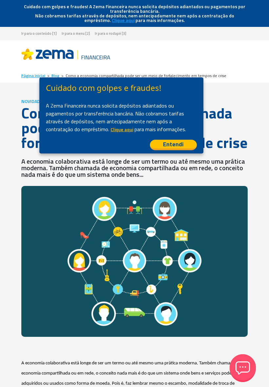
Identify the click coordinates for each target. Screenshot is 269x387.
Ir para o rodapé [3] (110, 33)
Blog (55, 76)
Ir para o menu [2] (76, 33)
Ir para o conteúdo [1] (39, 33)
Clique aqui (123, 20)
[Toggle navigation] (242, 55)
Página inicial (33, 76)
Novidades (33, 101)
